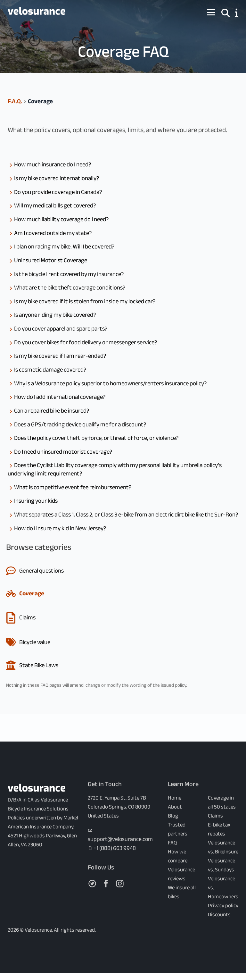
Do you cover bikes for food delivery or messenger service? (85, 342)
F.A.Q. (15, 101)
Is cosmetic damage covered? (50, 369)
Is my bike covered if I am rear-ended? (60, 356)
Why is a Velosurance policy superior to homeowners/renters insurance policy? (110, 383)
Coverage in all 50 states (222, 802)
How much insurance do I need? (52, 164)
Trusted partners (177, 829)
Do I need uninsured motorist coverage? (63, 451)
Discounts (219, 914)
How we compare (177, 856)
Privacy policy (223, 905)
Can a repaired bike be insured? (51, 410)
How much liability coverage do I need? (61, 219)
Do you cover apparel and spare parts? (60, 328)
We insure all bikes (182, 892)
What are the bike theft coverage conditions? (69, 287)
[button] (225, 12)
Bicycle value (34, 642)
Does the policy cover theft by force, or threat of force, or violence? (96, 438)
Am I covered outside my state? (53, 233)
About (175, 807)
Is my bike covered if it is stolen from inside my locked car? (84, 301)
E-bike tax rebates (219, 829)
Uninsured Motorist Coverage (50, 260)
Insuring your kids (36, 501)
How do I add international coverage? (59, 397)
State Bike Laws (38, 665)
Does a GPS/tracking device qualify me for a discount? (80, 424)
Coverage (31, 593)
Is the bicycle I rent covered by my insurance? (69, 274)
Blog (173, 816)
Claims (27, 617)
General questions (41, 570)
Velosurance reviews (181, 874)
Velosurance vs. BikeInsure (223, 847)
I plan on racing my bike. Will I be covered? (64, 246)
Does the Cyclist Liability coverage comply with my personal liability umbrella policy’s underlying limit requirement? (115, 469)
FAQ (172, 843)
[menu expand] (211, 12)
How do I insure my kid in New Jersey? (60, 528)
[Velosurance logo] (36, 12)
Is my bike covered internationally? (56, 178)
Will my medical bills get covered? (55, 205)
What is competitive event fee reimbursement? (72, 487)
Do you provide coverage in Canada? (58, 192)
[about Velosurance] (236, 12)
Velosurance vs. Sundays (221, 865)
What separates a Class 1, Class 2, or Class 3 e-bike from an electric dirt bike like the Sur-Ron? (126, 514)
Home (174, 798)
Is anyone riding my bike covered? (55, 315)
